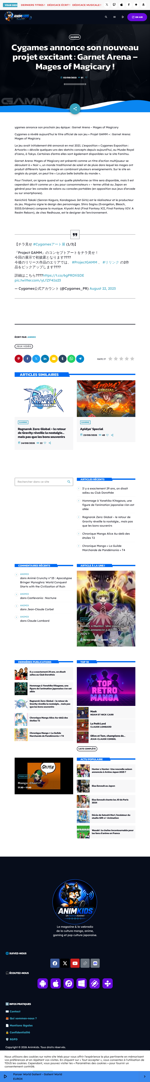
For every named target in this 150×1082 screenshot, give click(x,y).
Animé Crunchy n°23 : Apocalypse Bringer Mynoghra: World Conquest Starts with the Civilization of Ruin (46, 582)
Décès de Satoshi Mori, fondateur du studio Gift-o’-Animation (111, 816)
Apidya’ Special (91, 429)
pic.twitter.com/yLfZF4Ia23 (38, 280)
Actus (84, 619)
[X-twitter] (65, 963)
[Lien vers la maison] (18, 17)
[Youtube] (75, 963)
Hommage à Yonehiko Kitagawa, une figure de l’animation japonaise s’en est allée (108, 505)
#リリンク (111, 262)
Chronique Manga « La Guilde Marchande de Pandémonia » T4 (47, 734)
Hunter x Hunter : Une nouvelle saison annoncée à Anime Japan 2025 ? (103, 630)
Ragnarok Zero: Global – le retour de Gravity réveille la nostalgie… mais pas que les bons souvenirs (42, 433)
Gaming (74, 37)
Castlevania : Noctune (41, 598)
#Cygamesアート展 (49, 244)
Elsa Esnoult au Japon (103, 786)
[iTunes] (122, 5)
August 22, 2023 (102, 288)
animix (31, 337)
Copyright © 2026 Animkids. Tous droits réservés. (35, 1047)
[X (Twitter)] (107, 5)
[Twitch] (114, 5)
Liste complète (87, 748)
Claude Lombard (38, 620)
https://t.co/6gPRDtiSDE (63, 275)
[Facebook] (129, 5)
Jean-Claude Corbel (40, 609)
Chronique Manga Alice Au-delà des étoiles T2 (49, 719)
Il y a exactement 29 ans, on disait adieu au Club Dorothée (47, 673)
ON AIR (137, 17)
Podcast (23, 776)
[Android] (136, 5)
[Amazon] (143, 5)
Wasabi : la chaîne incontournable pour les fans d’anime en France (113, 832)
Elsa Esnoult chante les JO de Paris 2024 (110, 801)
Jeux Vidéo (23, 346)
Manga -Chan (27, 783)
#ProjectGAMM (84, 262)
